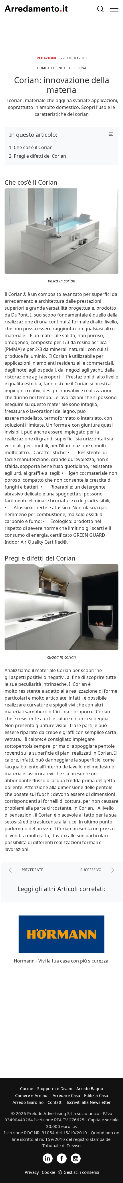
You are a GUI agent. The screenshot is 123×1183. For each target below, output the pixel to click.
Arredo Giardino (28, 1102)
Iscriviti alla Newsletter (89, 1102)
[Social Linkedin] (48, 1158)
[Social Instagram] (76, 1158)
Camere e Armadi (32, 1095)
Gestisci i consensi (81, 1172)
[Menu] (114, 9)
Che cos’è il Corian (33, 147)
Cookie (48, 1172)
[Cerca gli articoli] (100, 9)
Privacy (32, 1172)
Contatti (55, 1102)
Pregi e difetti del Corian (40, 156)
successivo (91, 869)
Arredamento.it (36, 8)
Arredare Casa (66, 1095)
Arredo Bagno (89, 1088)
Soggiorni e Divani (54, 1088)
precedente (32, 869)
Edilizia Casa (96, 1095)
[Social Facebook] (62, 1158)
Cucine (26, 1088)
